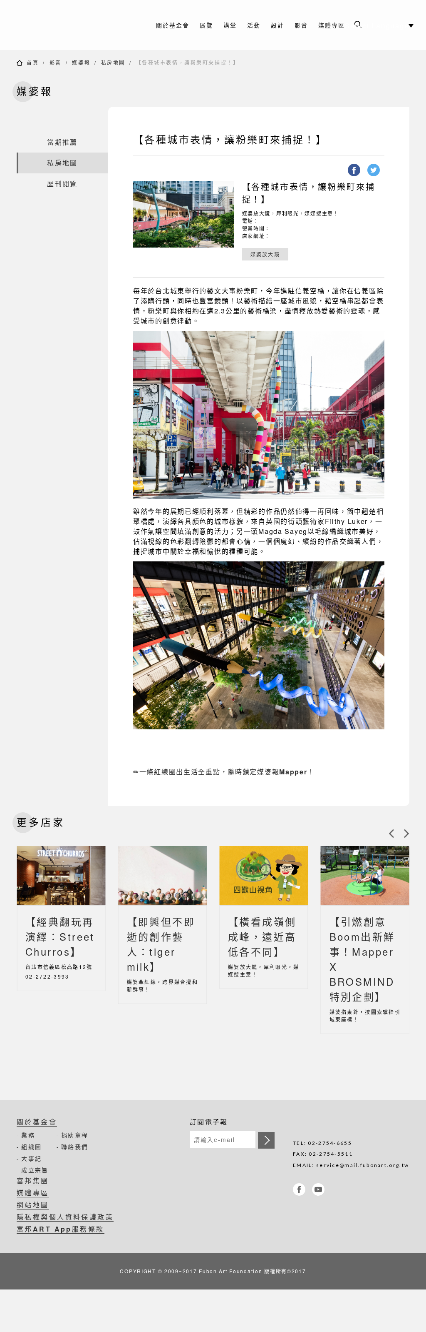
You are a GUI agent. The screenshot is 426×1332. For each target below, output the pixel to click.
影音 (56, 62)
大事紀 (31, 1158)
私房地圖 (113, 62)
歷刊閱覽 (62, 183)
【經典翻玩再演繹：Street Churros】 (60, 936)
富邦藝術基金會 (70, 25)
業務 (28, 1135)
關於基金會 (37, 1122)
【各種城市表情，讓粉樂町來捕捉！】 (187, 62)
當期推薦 (62, 142)
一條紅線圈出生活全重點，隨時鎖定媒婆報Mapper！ (227, 771)
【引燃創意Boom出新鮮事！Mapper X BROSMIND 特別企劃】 (362, 959)
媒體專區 (331, 25)
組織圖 (31, 1146)
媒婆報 (81, 62)
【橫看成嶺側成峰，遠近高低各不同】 (262, 936)
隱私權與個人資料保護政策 (65, 1217)
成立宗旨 (34, 1170)
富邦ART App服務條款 (60, 1229)
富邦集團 (33, 1180)
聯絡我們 (74, 1146)
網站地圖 (33, 1204)
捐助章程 (74, 1135)
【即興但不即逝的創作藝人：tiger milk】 (161, 944)
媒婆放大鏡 (265, 254)
